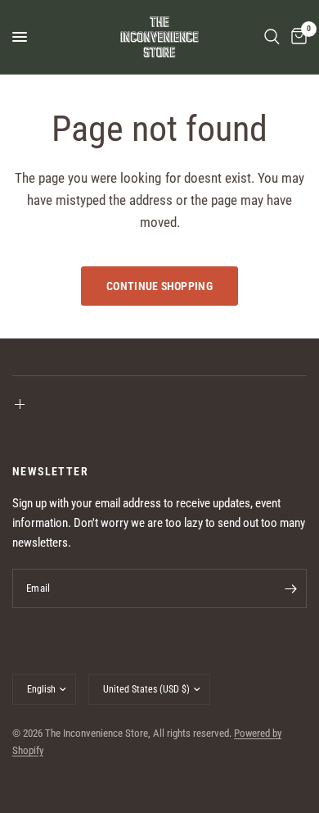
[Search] (271, 37)
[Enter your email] (290, 588)
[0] (296, 37)
